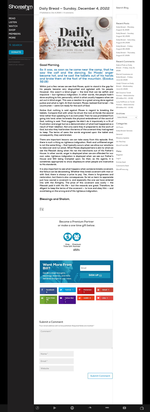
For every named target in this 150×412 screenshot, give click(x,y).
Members (15, 34)
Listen (13, 22)
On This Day (121, 142)
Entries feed (121, 162)
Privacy (21, 65)
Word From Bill (122, 145)
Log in (118, 158)
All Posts (119, 127)
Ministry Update (122, 138)
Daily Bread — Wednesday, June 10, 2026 (125, 86)
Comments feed (122, 166)
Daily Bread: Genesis (124, 131)
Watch (13, 26)
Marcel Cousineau (123, 74)
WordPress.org (122, 169)
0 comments (68, 13)
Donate (16, 52)
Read (12, 19)
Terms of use (13, 65)
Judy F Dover (121, 83)
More (12, 38)
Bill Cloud (120, 93)
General (119, 134)
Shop (12, 30)
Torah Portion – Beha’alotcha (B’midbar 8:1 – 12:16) (125, 95)
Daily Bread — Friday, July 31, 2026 (125, 68)
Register (119, 155)
